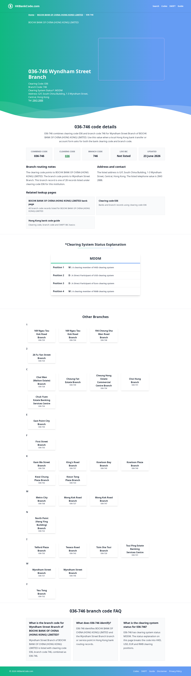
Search (156, 6)
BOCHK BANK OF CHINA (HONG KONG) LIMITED (60, 14)
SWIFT (172, 6)
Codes (164, 6)
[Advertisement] (62, 45)
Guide (180, 6)
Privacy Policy (175, 671)
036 (67, 156)
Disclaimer (162, 671)
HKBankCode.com (27, 6)
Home (31, 14)
